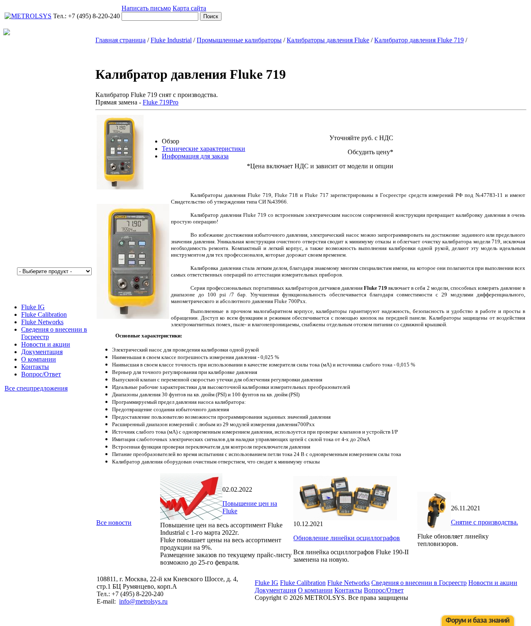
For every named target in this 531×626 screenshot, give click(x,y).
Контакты (35, 366)
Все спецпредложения (36, 388)
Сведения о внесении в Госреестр (419, 582)
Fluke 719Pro (160, 102)
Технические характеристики (203, 148)
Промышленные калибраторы (239, 40)
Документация (42, 351)
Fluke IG (33, 307)
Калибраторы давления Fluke (328, 40)
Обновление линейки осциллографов (346, 537)
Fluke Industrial (171, 40)
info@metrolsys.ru (143, 601)
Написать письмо (146, 8)
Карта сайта (189, 8)
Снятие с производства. (484, 522)
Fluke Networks (42, 321)
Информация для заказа (195, 156)
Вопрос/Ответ (41, 374)
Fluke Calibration (44, 314)
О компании (38, 359)
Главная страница (120, 40)
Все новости (114, 522)
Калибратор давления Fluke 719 (419, 40)
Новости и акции (45, 344)
